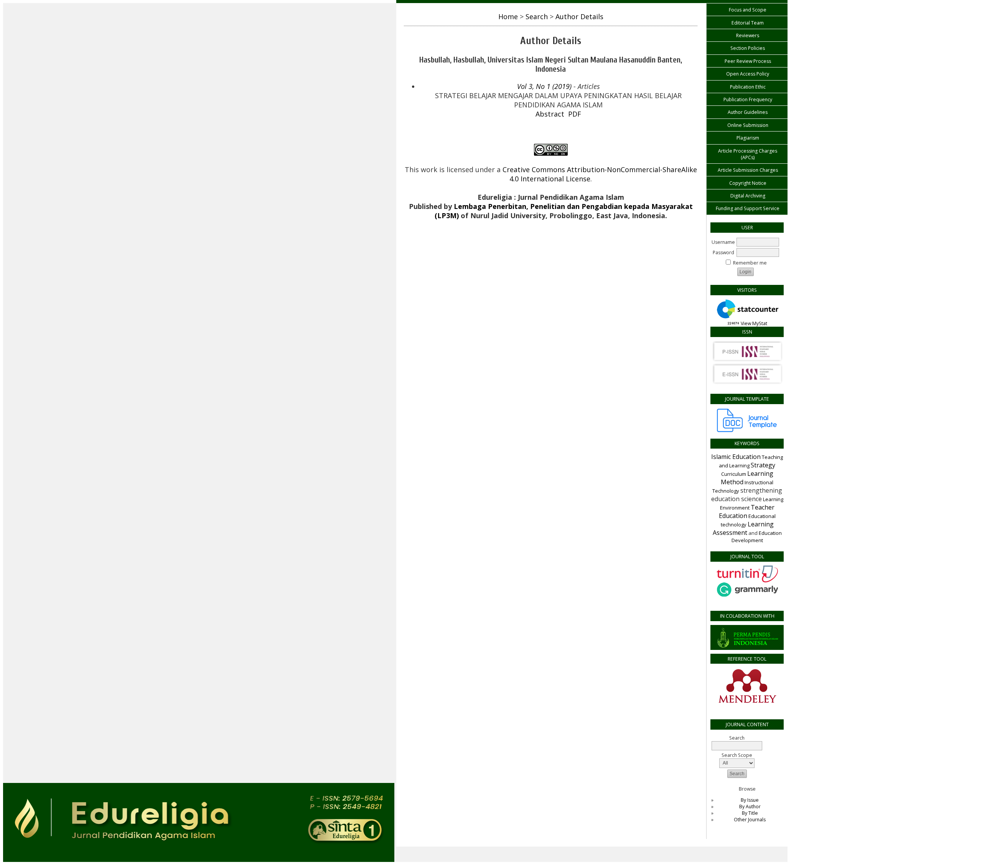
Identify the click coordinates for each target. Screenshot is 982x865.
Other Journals (750, 819)
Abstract (549, 113)
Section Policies (747, 48)
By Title (750, 813)
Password (723, 252)
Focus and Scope (747, 10)
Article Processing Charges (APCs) (747, 154)
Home (508, 16)
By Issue (750, 800)
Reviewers (747, 35)
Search (537, 16)
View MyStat (754, 323)
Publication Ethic (748, 87)
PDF (574, 113)
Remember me (750, 263)
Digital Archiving (747, 195)
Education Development (757, 537)
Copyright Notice (747, 183)
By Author (750, 806)
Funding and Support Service (747, 208)
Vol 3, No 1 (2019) (544, 86)
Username (723, 242)
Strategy (763, 465)
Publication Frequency (747, 99)
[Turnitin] (747, 580)
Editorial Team (748, 23)
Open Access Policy (747, 74)
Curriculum (733, 473)
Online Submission (747, 125)
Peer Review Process (748, 61)
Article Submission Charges (748, 170)
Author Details (579, 16)
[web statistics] (733, 323)
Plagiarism (747, 138)
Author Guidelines (748, 112)
